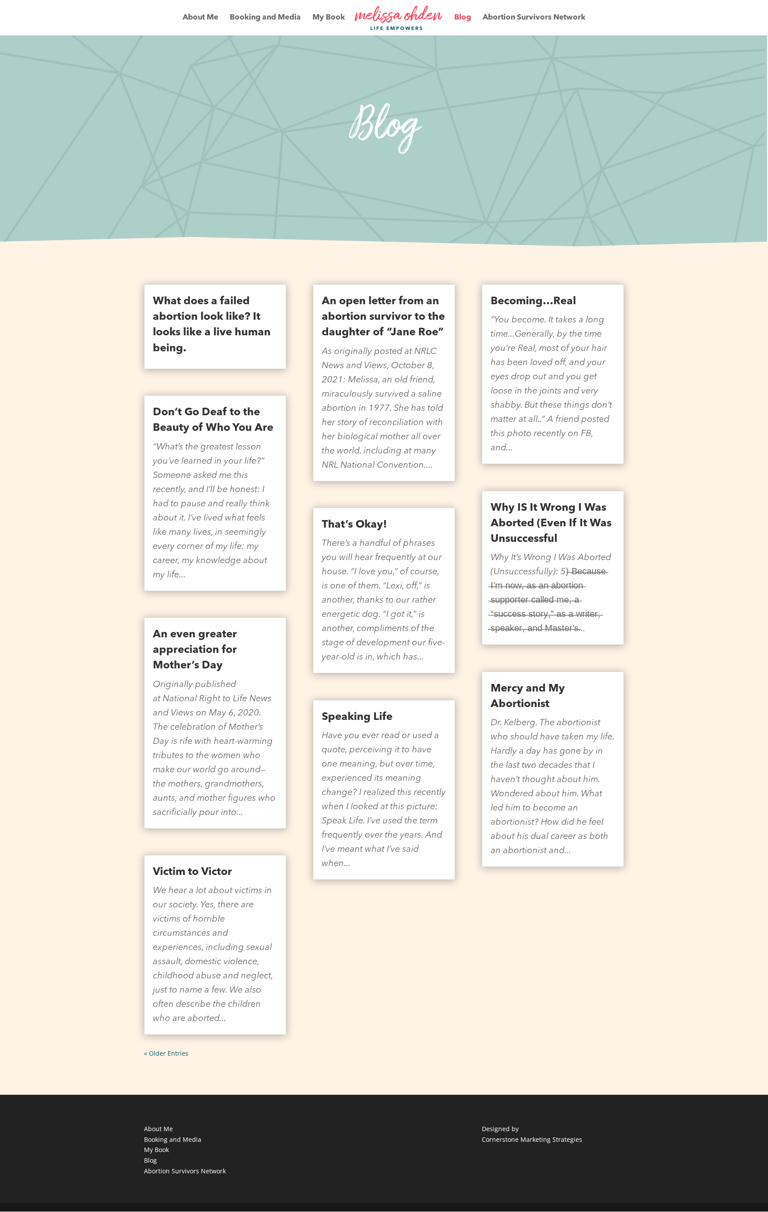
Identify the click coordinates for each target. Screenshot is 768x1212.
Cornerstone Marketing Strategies (532, 1139)
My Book (328, 18)
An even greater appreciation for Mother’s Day (195, 650)
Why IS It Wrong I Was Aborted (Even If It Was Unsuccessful (551, 523)
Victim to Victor (192, 872)
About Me (200, 18)
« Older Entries (166, 1053)
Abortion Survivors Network (534, 18)
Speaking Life (357, 717)
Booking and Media (265, 18)
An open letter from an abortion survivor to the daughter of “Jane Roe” (383, 317)
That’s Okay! (354, 525)
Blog (462, 18)
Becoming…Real (533, 301)
